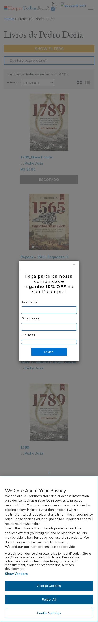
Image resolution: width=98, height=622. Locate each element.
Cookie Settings (49, 613)
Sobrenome (31, 318)
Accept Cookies (49, 586)
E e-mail (28, 334)
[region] (49, 549)
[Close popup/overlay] (74, 265)
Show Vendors (16, 574)
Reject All (49, 599)
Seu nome (30, 301)
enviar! (49, 352)
